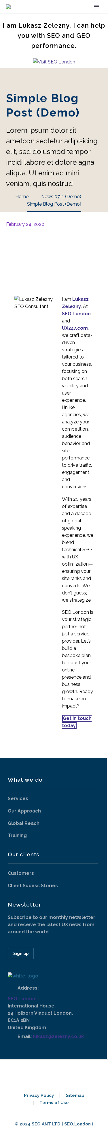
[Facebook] (9, 247)
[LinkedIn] (44, 247)
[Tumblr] (35, 247)
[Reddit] (53, 247)
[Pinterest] (27, 247)
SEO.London (22, 998)
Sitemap (75, 1095)
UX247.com (75, 328)
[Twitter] (18, 247)
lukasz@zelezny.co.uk (58, 1036)
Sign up (21, 953)
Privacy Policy (39, 1095)
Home (60, 15)
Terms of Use (54, 1103)
